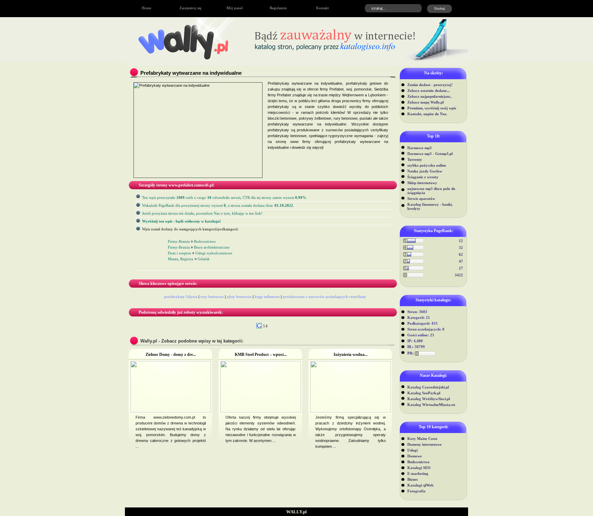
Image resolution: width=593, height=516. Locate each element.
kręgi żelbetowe (267, 297)
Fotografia (416, 491)
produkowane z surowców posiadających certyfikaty (324, 297)
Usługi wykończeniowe (213, 253)
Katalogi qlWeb (420, 485)
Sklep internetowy (422, 183)
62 (461, 254)
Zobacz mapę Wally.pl (425, 102)
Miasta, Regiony (181, 259)
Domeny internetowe (424, 444)
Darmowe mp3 (419, 148)
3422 (459, 275)
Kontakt (322, 8)
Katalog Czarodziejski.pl (428, 387)
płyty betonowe (239, 297)
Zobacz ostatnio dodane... (428, 90)
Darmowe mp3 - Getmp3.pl (430, 154)
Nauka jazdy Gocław (424, 171)
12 (461, 241)
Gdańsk (204, 259)
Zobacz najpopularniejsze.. (429, 96)
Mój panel (234, 8)
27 (461, 268)
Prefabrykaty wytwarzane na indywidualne (191, 73)
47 (461, 261)
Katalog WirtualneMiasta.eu (431, 405)
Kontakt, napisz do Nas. (427, 114)
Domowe (414, 456)
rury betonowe (212, 297)
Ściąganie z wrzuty (423, 177)
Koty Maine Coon (422, 438)
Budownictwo (418, 462)
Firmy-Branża (179, 241)
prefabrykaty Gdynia (180, 297)
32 (461, 247)
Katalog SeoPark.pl (423, 393)
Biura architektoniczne (212, 247)
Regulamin (278, 8)
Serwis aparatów (421, 198)
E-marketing (417, 473)
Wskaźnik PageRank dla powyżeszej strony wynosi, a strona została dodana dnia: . (218, 205)
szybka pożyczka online (426, 165)
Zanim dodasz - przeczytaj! (430, 85)
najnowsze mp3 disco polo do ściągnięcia (431, 191)
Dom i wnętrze (179, 253)
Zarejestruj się (190, 8)
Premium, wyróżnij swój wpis (431, 108)
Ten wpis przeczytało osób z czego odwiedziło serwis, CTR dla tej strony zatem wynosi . (224, 197)
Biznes (412, 479)
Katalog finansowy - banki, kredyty (430, 206)
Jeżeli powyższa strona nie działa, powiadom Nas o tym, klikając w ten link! (202, 213)
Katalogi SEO (419, 468)
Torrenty (414, 159)
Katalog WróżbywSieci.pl (428, 399)
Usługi (412, 450)
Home (146, 8)
